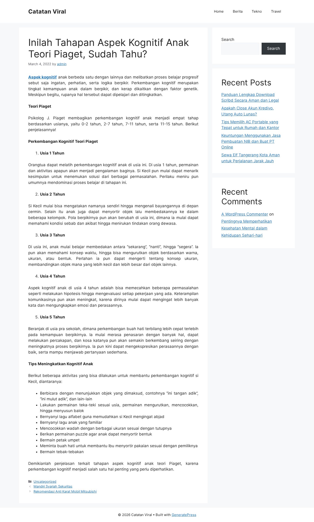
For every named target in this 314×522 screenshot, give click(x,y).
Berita (238, 11)
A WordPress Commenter (244, 214)
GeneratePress (184, 515)
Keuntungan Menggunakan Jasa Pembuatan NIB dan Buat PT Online (251, 141)
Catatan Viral (47, 11)
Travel (276, 11)
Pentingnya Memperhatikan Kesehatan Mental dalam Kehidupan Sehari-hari (246, 228)
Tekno (257, 11)
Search (227, 39)
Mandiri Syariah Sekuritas (53, 486)
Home (219, 11)
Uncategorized (45, 481)
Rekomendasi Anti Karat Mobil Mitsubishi (65, 491)
